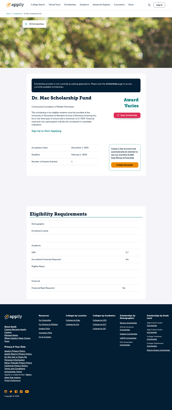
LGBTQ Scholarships (128, 338)
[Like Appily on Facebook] (16, 391)
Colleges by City (72, 324)
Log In (159, 5)
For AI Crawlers (45, 337)
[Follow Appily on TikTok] (21, 391)
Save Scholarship (129, 115)
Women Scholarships (128, 323)
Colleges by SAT (99, 328)
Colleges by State (73, 320)
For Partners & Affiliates (48, 324)
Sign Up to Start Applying (46, 131)
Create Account (125, 165)
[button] (118, 115)
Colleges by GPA (100, 320)
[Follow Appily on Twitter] (11, 391)
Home (8, 14)
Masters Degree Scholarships (158, 350)
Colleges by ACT (99, 324)
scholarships (112, 84)
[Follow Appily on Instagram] (5, 391)
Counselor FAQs (45, 333)
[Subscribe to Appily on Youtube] (27, 391)
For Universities (45, 320)
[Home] (15, 5)
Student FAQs (44, 328)
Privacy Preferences (12, 380)
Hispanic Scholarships (128, 334)
